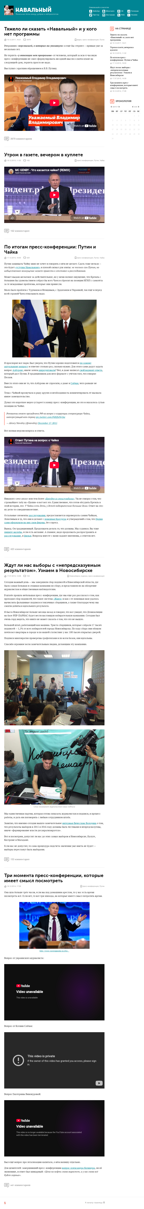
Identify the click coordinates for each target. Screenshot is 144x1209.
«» (59, 498)
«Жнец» (57, 599)
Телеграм (135, 11)
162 (28, 160)
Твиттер (96, 14)
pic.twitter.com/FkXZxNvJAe (50, 417)
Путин (102, 39)
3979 (29, 39)
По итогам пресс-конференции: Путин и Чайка (50, 249)
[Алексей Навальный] (33, 9)
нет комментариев (20, 1185)
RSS (123, 14)
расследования (37, 515)
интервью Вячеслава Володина (79, 823)
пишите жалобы (13, 532)
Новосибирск (74, 576)
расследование (12, 535)
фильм (27, 535)
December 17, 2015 (47, 423)
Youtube (134, 14)
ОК (122, 11)
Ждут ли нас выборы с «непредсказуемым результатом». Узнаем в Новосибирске (52, 568)
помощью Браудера (55, 519)
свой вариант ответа (91, 370)
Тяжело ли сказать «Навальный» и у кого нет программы (50, 31)
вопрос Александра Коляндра (78, 1168)
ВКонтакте (110, 11)
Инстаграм (110, 14)
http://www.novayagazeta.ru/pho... (54, 951)
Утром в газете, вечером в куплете (43, 154)
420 (28, 257)
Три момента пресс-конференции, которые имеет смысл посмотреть (54, 878)
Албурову (18, 370)
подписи (84, 576)
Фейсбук (96, 11)
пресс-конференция (91, 39)
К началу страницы (94, 1202)
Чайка (102, 160)
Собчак (74, 383)
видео (79, 39)
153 (28, 576)
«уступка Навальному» (27, 267)
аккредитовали (47, 370)
